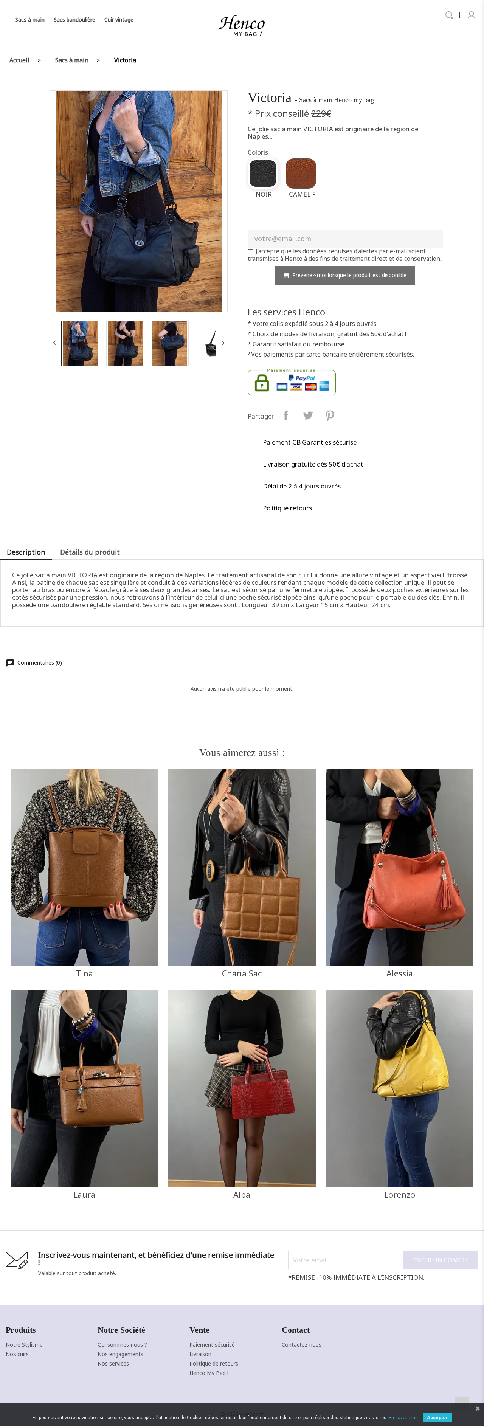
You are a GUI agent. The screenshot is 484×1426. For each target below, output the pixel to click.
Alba (241, 1194)
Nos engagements (120, 1354)
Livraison (200, 1354)
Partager (286, 415)
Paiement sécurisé (212, 1344)
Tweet (307, 415)
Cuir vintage (118, 19)
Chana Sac (242, 973)
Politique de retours (213, 1363)
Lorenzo (399, 1194)
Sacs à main (30, 19)
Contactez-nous (301, 1344)
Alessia (399, 973)
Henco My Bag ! (208, 1372)
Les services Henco (286, 312)
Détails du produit (90, 551)
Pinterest (329, 415)
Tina (84, 973)
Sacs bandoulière (74, 19)
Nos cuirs (17, 1354)
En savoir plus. (404, 1417)
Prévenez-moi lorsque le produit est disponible (349, 275)
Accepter (437, 1417)
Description (26, 551)
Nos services (113, 1363)
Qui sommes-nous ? (122, 1344)
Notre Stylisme (24, 1344)
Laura (84, 1194)
